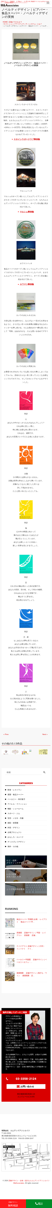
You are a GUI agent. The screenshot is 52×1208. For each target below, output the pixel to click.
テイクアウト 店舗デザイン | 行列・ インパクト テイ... (31, 947)
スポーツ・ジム (14, 813)
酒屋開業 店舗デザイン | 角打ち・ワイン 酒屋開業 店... (32, 974)
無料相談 (13, 1204)
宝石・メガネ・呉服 (15, 818)
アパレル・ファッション (17, 804)
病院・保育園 (13, 823)
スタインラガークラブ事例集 (27, 139)
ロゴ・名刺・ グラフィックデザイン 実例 (18, 861)
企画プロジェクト (15, 832)
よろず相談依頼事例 (15, 889)
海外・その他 (13, 846)
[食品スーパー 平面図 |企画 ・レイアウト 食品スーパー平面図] (10, 922)
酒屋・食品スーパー (15, 795)
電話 (40, 1203)
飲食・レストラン (15, 790)
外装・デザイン (14, 828)
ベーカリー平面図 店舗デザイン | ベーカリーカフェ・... (32, 961)
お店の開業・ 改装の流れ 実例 (13, 875)
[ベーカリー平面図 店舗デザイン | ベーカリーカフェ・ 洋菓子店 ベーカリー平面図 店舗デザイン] (10, 963)
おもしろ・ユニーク (15, 837)
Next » (45, 734)
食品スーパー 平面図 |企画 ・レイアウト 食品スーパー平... (32, 920)
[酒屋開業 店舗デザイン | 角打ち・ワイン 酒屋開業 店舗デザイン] (10, 976)
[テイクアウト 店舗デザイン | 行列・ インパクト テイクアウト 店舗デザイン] (10, 949)
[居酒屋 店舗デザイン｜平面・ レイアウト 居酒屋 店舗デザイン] (10, 936)
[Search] (44, 772)
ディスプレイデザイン (16, 842)
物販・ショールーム (15, 809)
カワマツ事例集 (27, 284)
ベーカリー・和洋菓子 (16, 799)
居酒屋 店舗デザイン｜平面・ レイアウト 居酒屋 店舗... (31, 934)
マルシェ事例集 (27, 212)
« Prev (6, 734)
